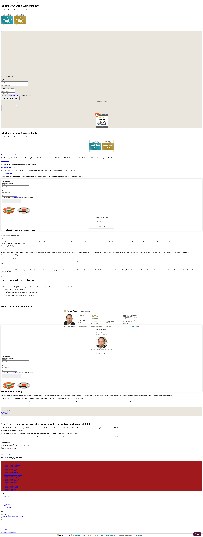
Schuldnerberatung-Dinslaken (11, 479)
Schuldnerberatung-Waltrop (11, 472)
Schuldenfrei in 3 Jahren (7, 415)
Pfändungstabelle (8, 507)
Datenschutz (7, 506)
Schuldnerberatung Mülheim (11, 471)
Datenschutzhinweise (14, 95)
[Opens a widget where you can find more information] (197, 534)
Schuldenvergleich (5, 410)
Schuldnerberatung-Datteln (10, 478)
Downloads (7, 504)
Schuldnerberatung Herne (10, 468)
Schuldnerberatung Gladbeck (11, 466)
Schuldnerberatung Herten (10, 469)
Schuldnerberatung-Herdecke (11, 487)
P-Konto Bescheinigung (10, 496)
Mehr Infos (134, 326)
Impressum (6, 508)
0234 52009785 (101, 227)
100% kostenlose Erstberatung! (8, 532)
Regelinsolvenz (4, 413)
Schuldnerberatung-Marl (10, 489)
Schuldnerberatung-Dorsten (11, 480)
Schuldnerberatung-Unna (10, 490)
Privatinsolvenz (4, 412)
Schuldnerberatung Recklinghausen (13, 475)
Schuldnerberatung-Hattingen (11, 486)
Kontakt (6, 503)
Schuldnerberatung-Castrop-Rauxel (12, 476)
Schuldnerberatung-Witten (10, 482)
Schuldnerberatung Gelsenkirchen (12, 465)
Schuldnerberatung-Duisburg (11, 484)
